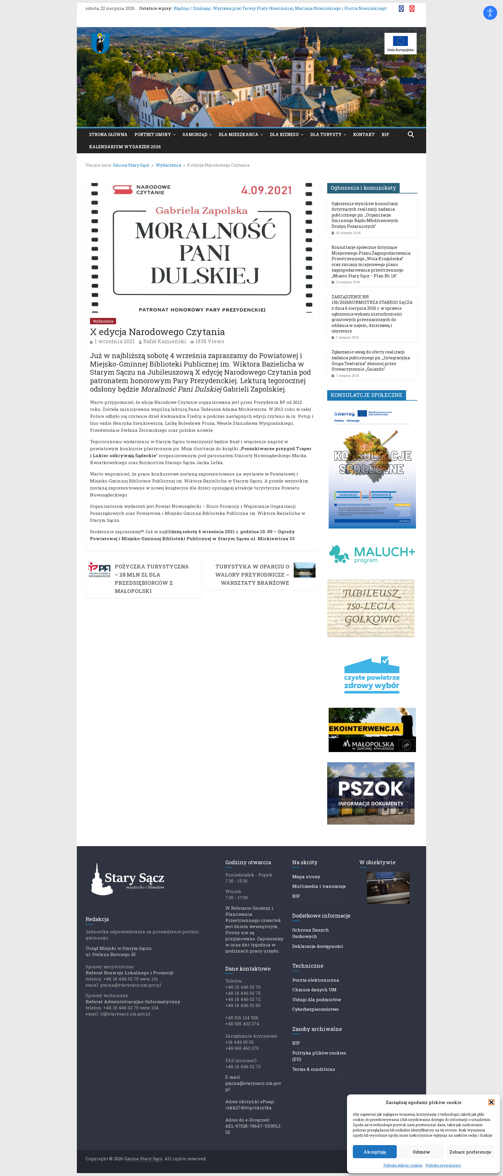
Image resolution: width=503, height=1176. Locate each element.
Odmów (421, 1152)
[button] (491, 1102)
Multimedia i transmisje (319, 886)
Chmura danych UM (314, 989)
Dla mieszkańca (238, 134)
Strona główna (108, 134)
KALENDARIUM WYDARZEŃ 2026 (125, 146)
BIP (385, 134)
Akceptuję (375, 1152)
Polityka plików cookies (403, 1165)
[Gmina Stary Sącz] (251, 31)
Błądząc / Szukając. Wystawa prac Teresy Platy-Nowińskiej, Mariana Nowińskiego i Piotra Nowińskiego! (280, 10)
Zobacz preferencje (470, 1152)
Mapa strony (306, 876)
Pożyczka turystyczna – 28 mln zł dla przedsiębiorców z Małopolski (152, 578)
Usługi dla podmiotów (316, 999)
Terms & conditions (313, 1069)
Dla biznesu (284, 134)
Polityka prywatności (443, 1165)
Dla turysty (326, 134)
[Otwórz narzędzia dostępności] (490, 13)
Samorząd (195, 134)
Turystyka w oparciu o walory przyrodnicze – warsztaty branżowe (252, 574)
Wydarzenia (103, 321)
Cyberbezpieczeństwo (315, 1009)
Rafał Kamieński (164, 341)
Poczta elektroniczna (315, 980)
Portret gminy (152, 134)
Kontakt (364, 134)
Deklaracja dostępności (317, 946)
